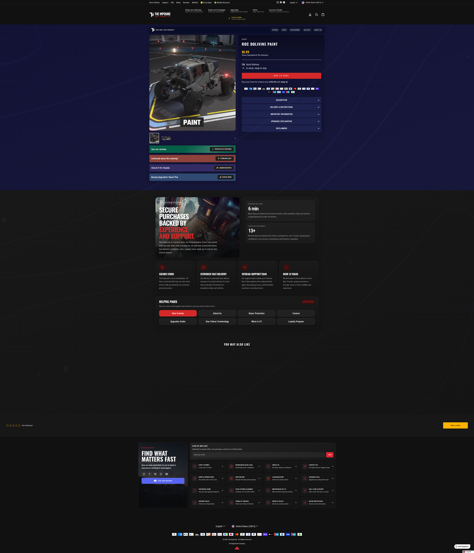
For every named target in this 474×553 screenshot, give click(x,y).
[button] (468, 552)
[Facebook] (149, 474)
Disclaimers (281, 128)
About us (318, 30)
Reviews (186, 2)
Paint (244, 39)
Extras (275, 30)
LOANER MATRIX (225, 168)
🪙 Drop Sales (206, 2)
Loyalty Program (296, 321)
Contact (296, 313)
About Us (217, 313)
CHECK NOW (226, 177)
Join (329, 455)
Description (281, 100)
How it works (178, 313)
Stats (284, 30)
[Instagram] (144, 474)
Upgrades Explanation (281, 121)
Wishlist (195, 2)
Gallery (307, 30)
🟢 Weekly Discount (222, 2)
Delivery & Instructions (281, 107)
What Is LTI (256, 321)
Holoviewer (295, 30)
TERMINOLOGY (225, 158)
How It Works (154, 2)
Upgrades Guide (177, 321)
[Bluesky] (155, 474)
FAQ (172, 2)
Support (165, 2)
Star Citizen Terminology (217, 321)
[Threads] (161, 474)
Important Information (282, 114)
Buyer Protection (257, 313)
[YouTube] (166, 474)
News (178, 2)
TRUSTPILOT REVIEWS (223, 149)
